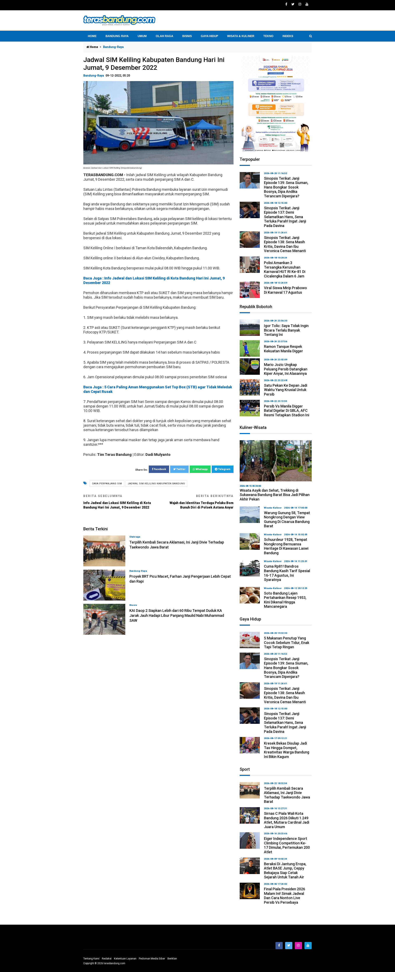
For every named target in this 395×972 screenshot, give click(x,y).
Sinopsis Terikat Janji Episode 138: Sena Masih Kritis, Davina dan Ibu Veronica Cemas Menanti (285, 244)
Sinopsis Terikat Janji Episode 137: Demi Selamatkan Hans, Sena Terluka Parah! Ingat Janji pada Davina (285, 217)
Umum (142, 36)
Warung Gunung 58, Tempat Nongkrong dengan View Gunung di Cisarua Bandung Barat (287, 519)
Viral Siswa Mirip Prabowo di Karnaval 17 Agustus (285, 290)
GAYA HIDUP (209, 36)
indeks (287, 36)
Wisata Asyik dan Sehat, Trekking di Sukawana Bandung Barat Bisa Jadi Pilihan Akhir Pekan (275, 494)
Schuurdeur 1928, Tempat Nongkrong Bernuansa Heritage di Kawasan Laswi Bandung (286, 546)
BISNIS (187, 36)
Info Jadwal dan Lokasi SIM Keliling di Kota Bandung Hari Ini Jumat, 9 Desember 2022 (117, 501)
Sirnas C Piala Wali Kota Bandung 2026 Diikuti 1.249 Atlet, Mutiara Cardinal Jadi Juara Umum (286, 820)
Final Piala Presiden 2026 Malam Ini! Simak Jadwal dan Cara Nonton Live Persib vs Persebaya (284, 895)
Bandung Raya (117, 36)
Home (92, 36)
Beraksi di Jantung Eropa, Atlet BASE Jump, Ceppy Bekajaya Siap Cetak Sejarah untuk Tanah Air (285, 870)
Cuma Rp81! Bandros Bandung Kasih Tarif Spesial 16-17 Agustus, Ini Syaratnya (287, 573)
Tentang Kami (91, 958)
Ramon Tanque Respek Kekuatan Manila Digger (283, 348)
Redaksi (107, 958)
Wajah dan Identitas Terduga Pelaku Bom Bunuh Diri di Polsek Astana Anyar (202, 501)
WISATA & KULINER (240, 36)
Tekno (268, 36)
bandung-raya (93, 75)
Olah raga (164, 36)
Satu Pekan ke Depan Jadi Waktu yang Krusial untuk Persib (285, 389)
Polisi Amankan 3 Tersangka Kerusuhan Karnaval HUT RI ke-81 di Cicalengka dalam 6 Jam (284, 269)
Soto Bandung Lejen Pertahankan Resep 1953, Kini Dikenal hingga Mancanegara (285, 600)
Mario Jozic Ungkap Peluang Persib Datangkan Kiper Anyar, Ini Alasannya (285, 369)
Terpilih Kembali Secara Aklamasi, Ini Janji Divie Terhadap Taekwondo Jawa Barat (287, 795)
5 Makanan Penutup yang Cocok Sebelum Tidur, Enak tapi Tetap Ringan (286, 642)
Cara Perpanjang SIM (107, 483)
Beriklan (172, 958)
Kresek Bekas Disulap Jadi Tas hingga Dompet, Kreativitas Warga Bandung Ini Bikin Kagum (286, 750)
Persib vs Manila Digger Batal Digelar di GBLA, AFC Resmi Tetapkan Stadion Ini (286, 410)
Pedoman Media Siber (152, 958)
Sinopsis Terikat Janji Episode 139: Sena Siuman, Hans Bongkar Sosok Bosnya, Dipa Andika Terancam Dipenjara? (286, 187)
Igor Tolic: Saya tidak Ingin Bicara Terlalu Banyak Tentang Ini (286, 330)
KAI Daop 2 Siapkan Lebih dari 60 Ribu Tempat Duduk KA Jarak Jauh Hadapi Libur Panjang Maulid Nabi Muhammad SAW (176, 615)
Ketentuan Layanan (125, 958)
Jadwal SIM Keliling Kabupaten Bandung (156, 483)
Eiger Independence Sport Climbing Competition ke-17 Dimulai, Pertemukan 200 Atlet (287, 845)
